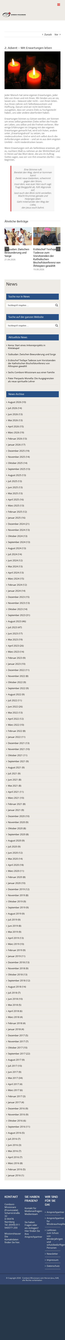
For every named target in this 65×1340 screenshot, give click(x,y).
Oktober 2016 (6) (17, 1120)
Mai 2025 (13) (15, 493)
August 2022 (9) (16, 694)
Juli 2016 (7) (14, 1138)
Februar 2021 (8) (16, 803)
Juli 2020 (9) (14, 846)
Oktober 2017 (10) (17, 1047)
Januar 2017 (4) (16, 1102)
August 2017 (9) (16, 1059)
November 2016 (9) (18, 1114)
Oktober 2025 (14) (17, 462)
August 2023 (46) (17, 621)
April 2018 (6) (15, 1011)
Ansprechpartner (33, 1236)
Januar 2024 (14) (16, 590)
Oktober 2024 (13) (17, 536)
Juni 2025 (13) (15, 487)
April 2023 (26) (16, 645)
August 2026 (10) (17, 402)
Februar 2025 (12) (17, 511)
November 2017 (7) (18, 1041)
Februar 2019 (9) (16, 950)
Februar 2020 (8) (16, 877)
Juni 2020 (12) (15, 852)
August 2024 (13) (17, 548)
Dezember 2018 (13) (18, 962)
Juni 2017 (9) (14, 1071)
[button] (7, 249)
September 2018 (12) (19, 980)
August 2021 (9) (16, 767)
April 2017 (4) (15, 1084)
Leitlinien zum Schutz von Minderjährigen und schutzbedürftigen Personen (53, 1239)
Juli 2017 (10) (15, 1065)
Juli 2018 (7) (14, 992)
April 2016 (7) (15, 1157)
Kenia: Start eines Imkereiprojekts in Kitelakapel (26, 347)
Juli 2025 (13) (15, 481)
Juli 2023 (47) (15, 627)
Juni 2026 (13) (15, 414)
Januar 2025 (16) (16, 517)
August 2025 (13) (17, 475)
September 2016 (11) (19, 1126)
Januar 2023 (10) (16, 663)
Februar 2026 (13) (17, 438)
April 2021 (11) (16, 791)
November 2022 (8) (18, 676)
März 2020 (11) (16, 871)
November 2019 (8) (18, 895)
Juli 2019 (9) (14, 919)
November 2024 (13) (19, 530)
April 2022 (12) (16, 718)
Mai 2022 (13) (15, 712)
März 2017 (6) (15, 1090)
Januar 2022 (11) (16, 737)
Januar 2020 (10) (16, 883)
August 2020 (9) (16, 840)
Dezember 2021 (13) (18, 743)
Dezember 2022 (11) (18, 670)
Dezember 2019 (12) (18, 889)
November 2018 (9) (18, 968)
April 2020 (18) (16, 864)
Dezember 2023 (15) (18, 596)
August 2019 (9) (16, 913)
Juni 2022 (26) (15, 706)
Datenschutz (53, 1266)
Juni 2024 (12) (15, 560)
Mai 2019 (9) (14, 931)
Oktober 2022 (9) (17, 682)
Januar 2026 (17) (16, 444)
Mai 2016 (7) (14, 1151)
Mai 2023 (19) (15, 639)
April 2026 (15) (16, 426)
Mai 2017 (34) (15, 1078)
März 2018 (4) (15, 1017)
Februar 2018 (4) (16, 1023)
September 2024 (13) (19, 542)
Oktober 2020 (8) (17, 828)
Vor (56, 34)
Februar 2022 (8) (16, 730)
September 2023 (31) (19, 615)
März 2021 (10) (16, 797)
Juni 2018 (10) (15, 998)
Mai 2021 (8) (14, 785)
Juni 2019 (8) (14, 925)
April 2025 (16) (16, 499)
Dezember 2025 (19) (18, 450)
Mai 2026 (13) (15, 420)
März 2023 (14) (16, 651)
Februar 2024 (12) (17, 584)
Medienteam (31, 1214)
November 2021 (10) (19, 749)
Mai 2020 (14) (15, 858)
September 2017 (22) (19, 1053)
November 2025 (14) (19, 456)
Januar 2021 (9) (16, 810)
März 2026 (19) (16, 432)
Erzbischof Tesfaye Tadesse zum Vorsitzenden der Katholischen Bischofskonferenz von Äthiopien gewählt (46, 257)
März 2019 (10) (16, 944)
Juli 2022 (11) (15, 700)
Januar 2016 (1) (16, 1175)
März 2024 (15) (16, 578)
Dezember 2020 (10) (18, 816)
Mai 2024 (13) (15, 566)
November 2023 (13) (19, 603)
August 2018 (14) (17, 986)
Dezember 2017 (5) (18, 1035)
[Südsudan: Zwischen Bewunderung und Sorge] (18, 228)
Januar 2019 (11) (16, 956)
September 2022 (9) (18, 688)
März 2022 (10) (16, 724)
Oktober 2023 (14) (17, 609)
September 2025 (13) (19, 469)
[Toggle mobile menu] (58, 4)
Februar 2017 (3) (16, 1096)
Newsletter (52, 1253)
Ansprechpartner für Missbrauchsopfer (53, 1221)
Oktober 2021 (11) (17, 755)
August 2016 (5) (16, 1132)
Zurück (48, 34)
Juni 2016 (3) (14, 1144)
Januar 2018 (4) (16, 1029)
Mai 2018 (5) (14, 1005)
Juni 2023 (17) (15, 633)
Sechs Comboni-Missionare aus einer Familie (31, 372)
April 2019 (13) (16, 937)
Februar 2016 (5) (16, 1169)
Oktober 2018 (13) (17, 974)
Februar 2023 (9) (16, 657)
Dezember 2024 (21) (18, 523)
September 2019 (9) (18, 907)
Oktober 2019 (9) (17, 901)
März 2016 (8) (15, 1163)
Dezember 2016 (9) (18, 1108)
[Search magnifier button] (57, 305)
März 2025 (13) (16, 505)
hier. (17, 1242)
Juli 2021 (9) (14, 773)
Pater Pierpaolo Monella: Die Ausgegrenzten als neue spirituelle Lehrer (31, 380)
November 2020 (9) (18, 822)
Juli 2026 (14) (15, 408)
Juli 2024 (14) (15, 554)
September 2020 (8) (18, 834)
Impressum (52, 1260)
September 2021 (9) (18, 761)
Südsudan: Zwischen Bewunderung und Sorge (17, 252)
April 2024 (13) (16, 572)
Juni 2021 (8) (14, 779)
